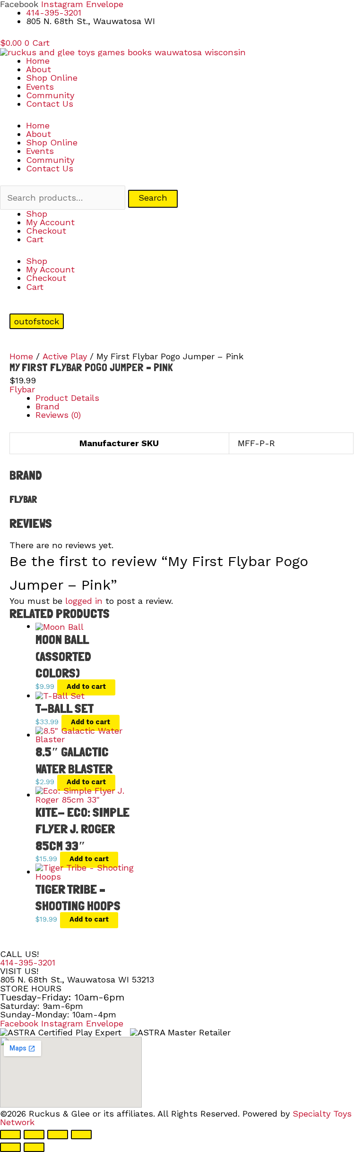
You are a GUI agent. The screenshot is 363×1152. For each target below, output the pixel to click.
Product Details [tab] (67, 398)
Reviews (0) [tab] (58, 415)
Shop (36, 214)
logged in (84, 601)
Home (38, 61)
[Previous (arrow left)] (10, 1147)
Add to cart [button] (86, 686)
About (38, 69)
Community (50, 95)
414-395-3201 (27, 962)
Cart (34, 239)
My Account (50, 222)
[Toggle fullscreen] (34, 1134)
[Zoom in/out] (10, 1134)
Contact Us (49, 104)
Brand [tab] (47, 406)
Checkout (46, 231)
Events (40, 87)
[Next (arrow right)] (34, 1147)
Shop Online (52, 78)
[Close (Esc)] (81, 1134)
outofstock (36, 321)
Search (152, 198)
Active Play (65, 356)
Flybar (22, 389)
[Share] (57, 1134)
